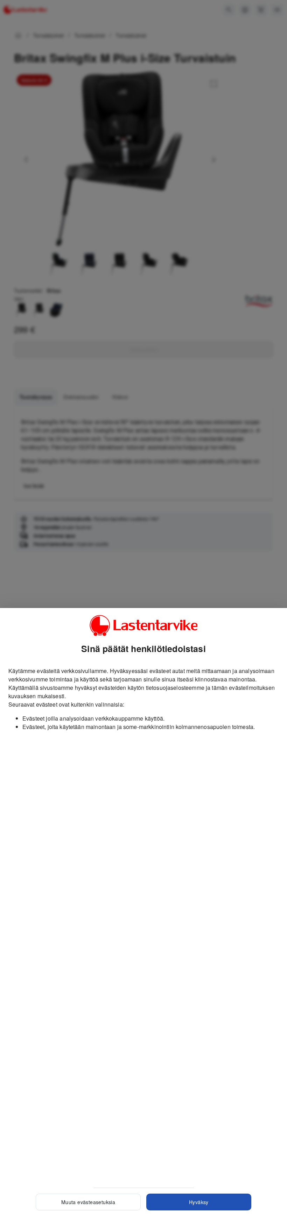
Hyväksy (199, 1202)
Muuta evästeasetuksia (88, 1202)
